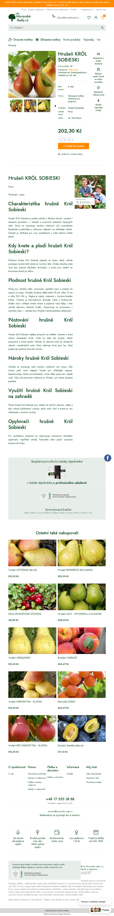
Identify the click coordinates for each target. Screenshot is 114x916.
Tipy (99, 39)
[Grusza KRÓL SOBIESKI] (16, 106)
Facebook (107, 458)
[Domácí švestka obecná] (82, 728)
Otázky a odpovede (36, 9)
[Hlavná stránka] (19, 17)
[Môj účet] (95, 17)
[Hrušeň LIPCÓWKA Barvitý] (32, 553)
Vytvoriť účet (101, 9)
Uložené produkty (93, 782)
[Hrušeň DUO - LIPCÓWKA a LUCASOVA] (82, 597)
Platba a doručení (55, 777)
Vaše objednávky (93, 773)
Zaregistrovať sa (87, 9)
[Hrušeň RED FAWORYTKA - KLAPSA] (32, 728)
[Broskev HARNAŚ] (82, 640)
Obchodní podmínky (37, 773)
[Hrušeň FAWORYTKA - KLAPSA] (32, 684)
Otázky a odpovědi (36, 789)
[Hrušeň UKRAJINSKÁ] (32, 640)
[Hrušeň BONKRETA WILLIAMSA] (82, 553)
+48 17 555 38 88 (60, 799)
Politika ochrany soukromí (35, 784)
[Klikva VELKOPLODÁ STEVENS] (32, 597)
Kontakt (73, 9)
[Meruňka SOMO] (82, 684)
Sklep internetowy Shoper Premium (57, 914)
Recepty (12, 45)
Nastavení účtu (92, 778)
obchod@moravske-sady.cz (68, 17)
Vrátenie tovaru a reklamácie (57, 9)
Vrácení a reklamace (37, 778)
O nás (23, 9)
